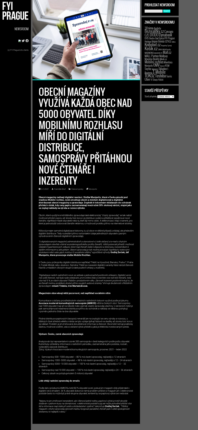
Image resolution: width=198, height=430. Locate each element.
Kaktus (174, 42)
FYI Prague (169, 38)
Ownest (162, 65)
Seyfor (148, 68)
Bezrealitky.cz (154, 31)
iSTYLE (168, 41)
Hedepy (148, 41)
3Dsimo (149, 27)
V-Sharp (154, 79)
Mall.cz (167, 52)
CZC (147, 34)
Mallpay (163, 56)
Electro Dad (153, 38)
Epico (161, 38)
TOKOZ (150, 75)
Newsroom (22, 28)
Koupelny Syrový (166, 45)
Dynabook (165, 34)
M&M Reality (166, 49)
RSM (167, 65)
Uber (147, 79)
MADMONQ (149, 52)
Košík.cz (151, 48)
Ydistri (160, 79)
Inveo (161, 41)
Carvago (168, 31)
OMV (156, 65)
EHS (147, 38)
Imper (155, 41)
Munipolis (93, 189)
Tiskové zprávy (77, 189)
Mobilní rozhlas (154, 61)
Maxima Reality (152, 59)
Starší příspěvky (151, 96)
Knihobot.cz (153, 44)
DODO (154, 34)
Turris (169, 76)
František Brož (60, 189)
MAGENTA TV (158, 53)
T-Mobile (159, 71)
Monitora (168, 62)
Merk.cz (163, 59)
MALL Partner (152, 56)
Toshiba (160, 75)
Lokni (160, 49)
